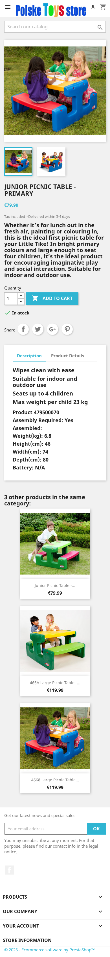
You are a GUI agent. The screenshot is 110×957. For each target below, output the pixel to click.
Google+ (52, 329)
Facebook (9, 870)
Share (23, 329)
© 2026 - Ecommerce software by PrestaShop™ (49, 949)
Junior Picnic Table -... (55, 585)
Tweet (37, 329)
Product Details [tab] (67, 355)
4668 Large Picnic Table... (55, 779)
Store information (27, 940)
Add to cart (52, 298)
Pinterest (67, 329)
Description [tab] (29, 355)
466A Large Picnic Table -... (55, 682)
